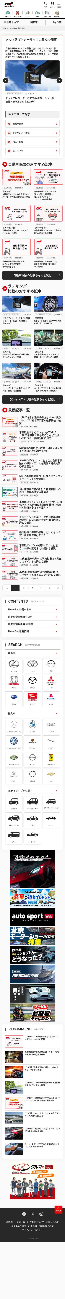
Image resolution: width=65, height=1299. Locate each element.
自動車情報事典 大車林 (20, 624)
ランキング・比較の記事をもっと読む (32, 399)
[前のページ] (7, 588)
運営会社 (10, 1222)
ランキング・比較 (21, 133)
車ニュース (8, 16)
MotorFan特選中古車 (19, 609)
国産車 (34, 22)
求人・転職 (18, 142)
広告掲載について (35, 1222)
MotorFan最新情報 (18, 631)
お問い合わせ (52, 1222)
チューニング (17, 16)
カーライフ (18, 151)
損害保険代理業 (46, 1226)
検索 (45, 7)
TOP (4, 28)
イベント (27, 16)
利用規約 (32, 1226)
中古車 (37, 16)
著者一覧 (21, 1222)
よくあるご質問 (18, 1226)
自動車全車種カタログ (20, 616)
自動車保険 (18, 123)
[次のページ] (58, 588)
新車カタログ (47, 16)
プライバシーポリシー (32, 1230)
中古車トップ (11, 22)
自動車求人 (57, 16)
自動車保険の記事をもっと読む (32, 275)
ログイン (52, 7)
